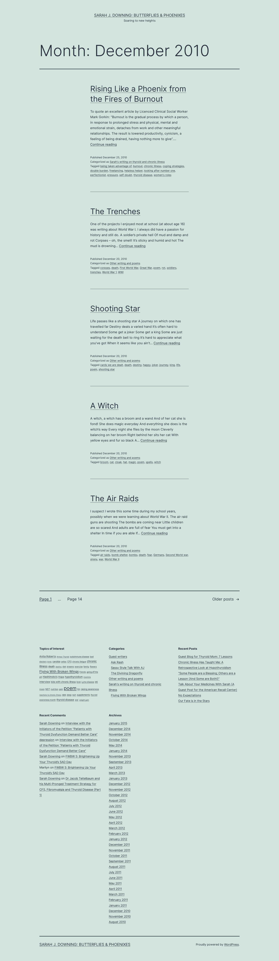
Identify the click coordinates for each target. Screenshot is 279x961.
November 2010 (120, 916)
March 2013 (117, 773)
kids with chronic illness (63, 681)
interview (44, 681)
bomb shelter (120, 554)
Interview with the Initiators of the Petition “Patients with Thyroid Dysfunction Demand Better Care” (68, 729)
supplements (83, 694)
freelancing (116, 170)
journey (163, 364)
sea (64, 694)
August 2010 (117, 922)
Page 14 (74, 599)
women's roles (162, 175)
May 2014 (115, 745)
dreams (70, 666)
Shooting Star (115, 308)
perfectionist (98, 175)
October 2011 (118, 855)
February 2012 (118, 833)
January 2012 (118, 839)
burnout (138, 166)
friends (82, 672)
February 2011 (118, 899)
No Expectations (189, 695)
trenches (95, 272)
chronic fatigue (79, 661)
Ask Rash (117, 662)
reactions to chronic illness (50, 695)
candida (56, 661)
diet (64, 666)
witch (157, 462)
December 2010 (119, 911)
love (79, 682)
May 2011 (115, 883)
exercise (79, 666)
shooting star (107, 369)
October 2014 (118, 740)
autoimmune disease (79, 656)
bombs (133, 554)
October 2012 (118, 795)
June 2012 (116, 811)
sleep (69, 695)
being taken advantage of (116, 166)
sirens (93, 559)
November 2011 (119, 850)
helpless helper (133, 170)
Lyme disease (88, 682)
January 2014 (118, 751)
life (178, 364)
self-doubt (125, 175)
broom (104, 462)
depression (46, 740)
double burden (99, 170)
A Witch (104, 405)
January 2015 (118, 723)
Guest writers (118, 656)
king (172, 364)
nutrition (54, 689)
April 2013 (115, 767)
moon (42, 689)
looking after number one (159, 170)
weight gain (84, 700)
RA (78, 689)
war (101, 559)
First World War (129, 267)
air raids (105, 554)
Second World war (177, 554)
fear (149, 554)
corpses (105, 267)
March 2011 (116, 894)
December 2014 (119, 729)
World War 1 (109, 272)
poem (156, 267)
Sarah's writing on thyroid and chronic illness (137, 161)
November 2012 (120, 789)
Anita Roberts (47, 656)
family (86, 666)
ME (96, 682)
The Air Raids (114, 498)
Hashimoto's (50, 676)
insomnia (87, 677)
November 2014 (120, 734)
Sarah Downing (49, 723)
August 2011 (117, 866)
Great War (146, 267)
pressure (112, 175)
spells (149, 462)
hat (125, 462)
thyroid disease (143, 175)
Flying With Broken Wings (59, 671)
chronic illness (152, 166)
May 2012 (115, 817)
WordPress (231, 944)
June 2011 (115, 878)
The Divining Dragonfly (126, 673)
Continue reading (103, 144)
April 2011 (115, 888)
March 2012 (117, 828)
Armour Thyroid (63, 657)
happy (146, 364)
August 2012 (117, 800)
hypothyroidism (74, 676)
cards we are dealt (111, 364)
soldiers (171, 267)
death (114, 267)
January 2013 (118, 778)
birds (49, 662)
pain (61, 689)
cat (112, 462)
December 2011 (119, 844)
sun (74, 694)
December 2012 (119, 784)
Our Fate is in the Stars (194, 700)
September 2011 (120, 861)
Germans (158, 554)
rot (163, 267)
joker (155, 364)
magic (132, 462)
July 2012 (115, 806)
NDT (47, 689)
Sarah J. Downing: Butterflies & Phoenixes (139, 15)
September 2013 (120, 762)
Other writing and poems (125, 263)
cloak (118, 462)
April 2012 (115, 822)
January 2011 (118, 905)
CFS (69, 661)
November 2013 (120, 756)
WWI (121, 272)
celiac (64, 661)
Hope (61, 676)
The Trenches (115, 211)
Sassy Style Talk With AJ (127, 667)
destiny (137, 364)
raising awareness (90, 689)
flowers (93, 666)
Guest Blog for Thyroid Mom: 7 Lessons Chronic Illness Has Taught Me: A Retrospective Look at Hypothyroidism (205, 662)
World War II (112, 559)
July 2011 (115, 872)
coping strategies (173, 166)
